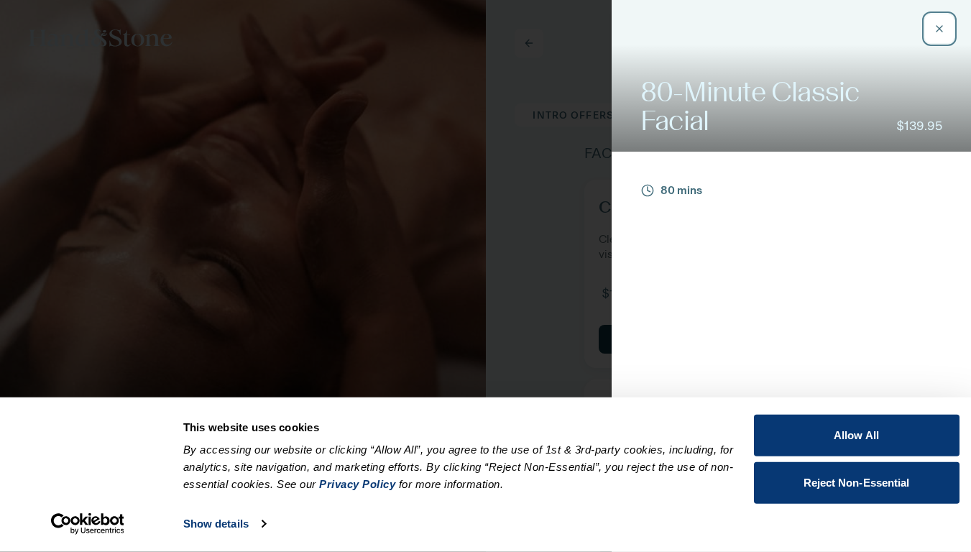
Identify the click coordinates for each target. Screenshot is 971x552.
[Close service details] (939, 28)
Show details (216, 524)
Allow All (856, 435)
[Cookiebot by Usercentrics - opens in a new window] (87, 524)
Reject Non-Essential (857, 482)
